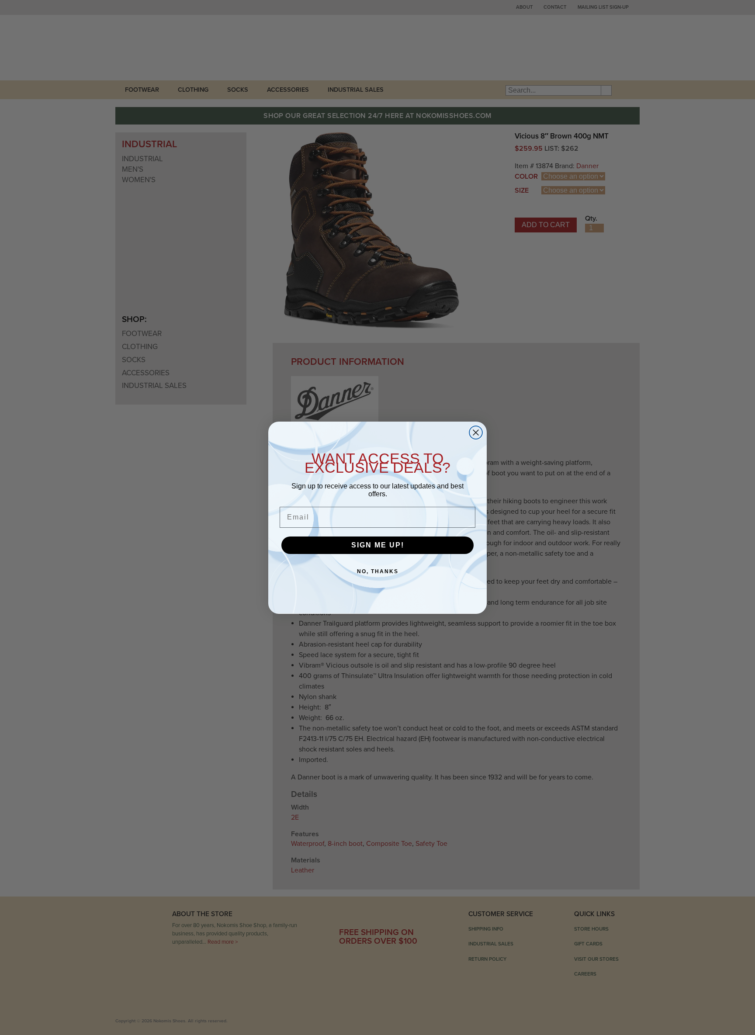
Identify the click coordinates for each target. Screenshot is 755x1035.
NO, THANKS (377, 571)
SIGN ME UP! (377, 545)
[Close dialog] (475, 432)
